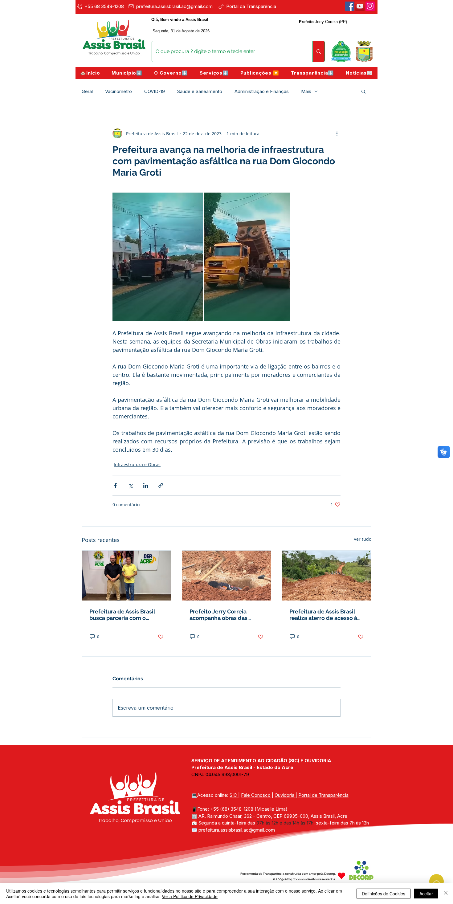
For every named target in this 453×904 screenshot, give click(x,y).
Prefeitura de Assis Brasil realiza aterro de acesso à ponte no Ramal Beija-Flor (324, 614)
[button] (127, 73)
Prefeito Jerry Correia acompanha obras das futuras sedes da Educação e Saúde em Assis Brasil (225, 614)
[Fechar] (445, 893)
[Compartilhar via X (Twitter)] (130, 485)
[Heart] (341, 876)
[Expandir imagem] (157, 257)
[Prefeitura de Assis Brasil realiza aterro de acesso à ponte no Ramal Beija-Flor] (326, 576)
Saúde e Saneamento (199, 91)
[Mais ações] (337, 133)
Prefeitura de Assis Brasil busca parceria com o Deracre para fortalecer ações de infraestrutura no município (124, 614)
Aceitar (426, 893)
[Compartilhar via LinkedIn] (146, 485)
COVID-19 (154, 91)
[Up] (436, 881)
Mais (306, 91)
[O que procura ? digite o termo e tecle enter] (318, 51)
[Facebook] (349, 6)
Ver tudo (362, 539)
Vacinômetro (118, 91)
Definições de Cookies (383, 893)
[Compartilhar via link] (161, 485)
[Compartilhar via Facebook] (115, 485)
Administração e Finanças (262, 91)
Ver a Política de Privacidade (190, 896)
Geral (87, 91)
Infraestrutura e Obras (137, 464)
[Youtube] (360, 6)
